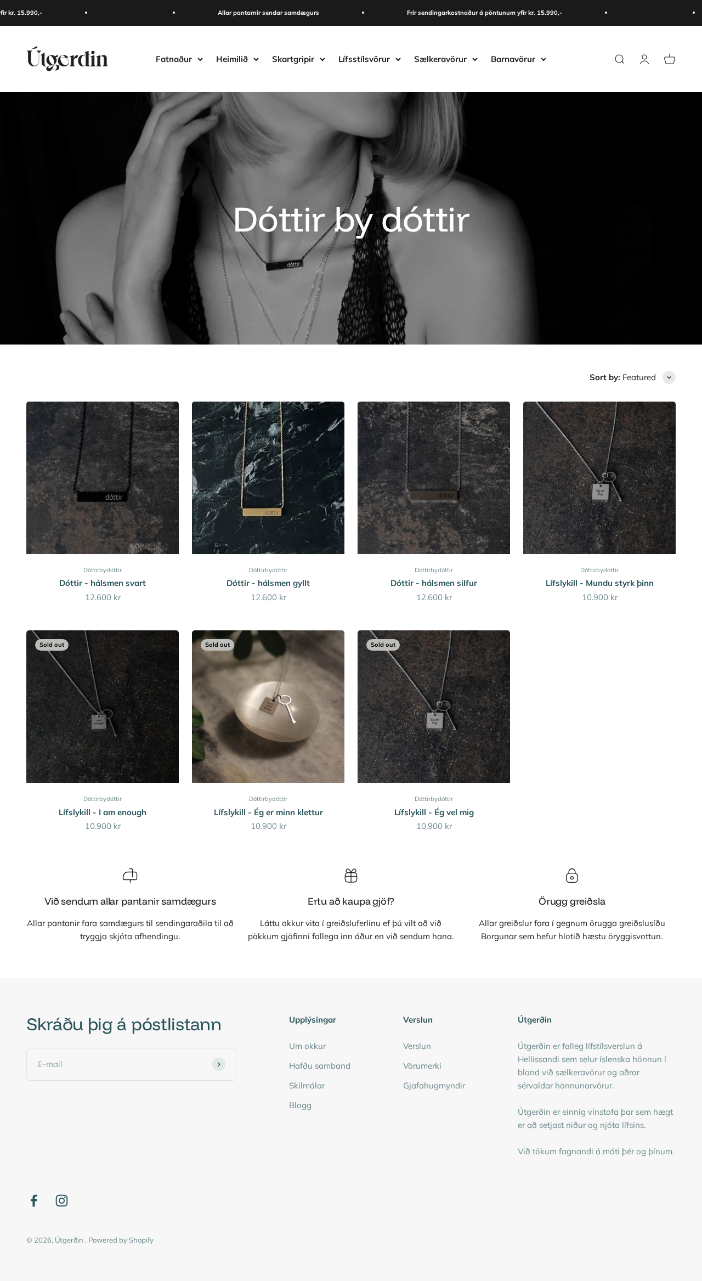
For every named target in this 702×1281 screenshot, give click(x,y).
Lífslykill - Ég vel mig (434, 812)
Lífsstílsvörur (364, 58)
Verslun (417, 1046)
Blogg (300, 1105)
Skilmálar (307, 1085)
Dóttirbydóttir (102, 570)
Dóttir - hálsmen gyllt (268, 583)
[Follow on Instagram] (61, 1200)
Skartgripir (293, 58)
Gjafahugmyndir (434, 1085)
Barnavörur (513, 58)
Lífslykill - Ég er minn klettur (268, 812)
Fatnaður (174, 58)
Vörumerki (422, 1065)
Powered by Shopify (121, 1239)
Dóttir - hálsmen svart (102, 583)
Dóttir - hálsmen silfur (433, 583)
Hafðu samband (319, 1065)
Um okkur (307, 1046)
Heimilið (232, 58)
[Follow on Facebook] (33, 1200)
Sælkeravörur (440, 58)
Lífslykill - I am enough (102, 812)
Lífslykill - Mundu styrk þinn (600, 583)
